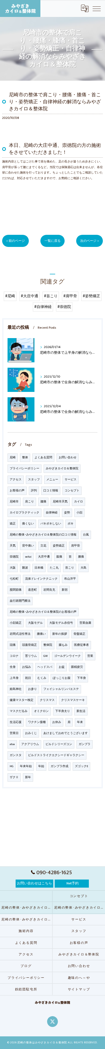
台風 (86, 534)
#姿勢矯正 (91, 296)
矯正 (13, 523)
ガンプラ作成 (59, 766)
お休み (56, 722)
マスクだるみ (18, 711)
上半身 (14, 678)
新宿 (65, 589)
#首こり (51, 296)
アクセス (16, 479)
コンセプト (72, 490)
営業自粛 (85, 623)
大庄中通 (44, 556)
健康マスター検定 (21, 700)
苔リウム (31, 656)
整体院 (47, 645)
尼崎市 (14, 501)
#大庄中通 (29, 296)
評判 (34, 490)
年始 (41, 766)
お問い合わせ (67, 457)
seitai (28, 556)
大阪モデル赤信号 (61, 623)
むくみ (41, 678)
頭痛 (13, 645)
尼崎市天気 (60, 501)
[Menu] (97, 8)
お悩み (26, 667)
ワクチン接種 (37, 722)
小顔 (79, 512)
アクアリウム (30, 744)
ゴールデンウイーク (67, 656)
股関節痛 (16, 589)
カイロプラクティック (24, 512)
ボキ (71, 523)
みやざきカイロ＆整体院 (62, 468)
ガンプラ (84, 744)
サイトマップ (79, 989)
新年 (28, 777)
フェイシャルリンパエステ (61, 689)
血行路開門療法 (20, 600)
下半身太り (62, 711)
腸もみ (63, 645)
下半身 (81, 678)
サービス (70, 479)
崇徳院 (14, 556)
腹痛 (59, 556)
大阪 (13, 567)
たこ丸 (54, 567)
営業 (90, 656)
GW (45, 656)
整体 (25, 457)
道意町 (32, 589)
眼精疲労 (77, 667)
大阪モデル (35, 623)
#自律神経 (43, 307)
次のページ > (89, 241)
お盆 (62, 667)
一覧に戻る (52, 241)
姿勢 (67, 512)
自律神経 (52, 512)
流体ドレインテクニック (41, 578)
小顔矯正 (16, 623)
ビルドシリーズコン (59, 744)
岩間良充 (49, 589)
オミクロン (41, 711)
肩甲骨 (75, 545)
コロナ (14, 656)
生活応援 (16, 722)
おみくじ (31, 733)
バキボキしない (50, 523)
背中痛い (28, 545)
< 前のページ (15, 241)
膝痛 (81, 556)
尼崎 (13, 457)
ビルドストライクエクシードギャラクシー (56, 755)
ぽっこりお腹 (62, 678)
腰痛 (43, 501)
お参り (32, 689)
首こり (69, 567)
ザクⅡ (14, 777)
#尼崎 (10, 296)
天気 (13, 545)
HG (11, 766)
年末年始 (26, 766)
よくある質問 (43, 457)
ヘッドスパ (44, 667)
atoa (12, 744)
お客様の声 (17, 490)
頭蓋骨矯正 (29, 645)
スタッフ (34, 479)
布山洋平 (70, 578)
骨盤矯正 (79, 634)
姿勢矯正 (59, 545)
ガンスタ (16, 755)
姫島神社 (16, 689)
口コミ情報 (50, 490)
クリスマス (47, 700)
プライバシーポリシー (24, 468)
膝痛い (41, 634)
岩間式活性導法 (20, 634)
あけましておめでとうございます (65, 733)
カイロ (78, 501)
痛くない (28, 523)
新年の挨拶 (59, 634)
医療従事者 (81, 645)
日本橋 (38, 567)
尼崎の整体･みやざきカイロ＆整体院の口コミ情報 (43, 534)
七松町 (14, 578)
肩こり (29, 501)
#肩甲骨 (70, 296)
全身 (13, 667)
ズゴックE (81, 766)
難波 (25, 567)
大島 (83, 567)
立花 (43, 545)
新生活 (80, 711)
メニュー (52, 479)
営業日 (14, 733)
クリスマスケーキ (73, 700)
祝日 (28, 678)
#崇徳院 (64, 307)
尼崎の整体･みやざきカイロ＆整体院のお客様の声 (43, 611)
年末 (80, 722)
